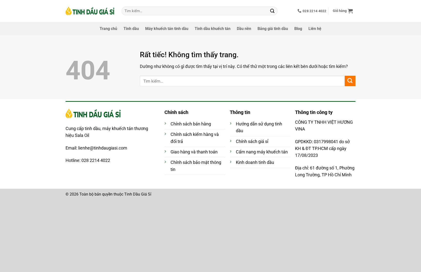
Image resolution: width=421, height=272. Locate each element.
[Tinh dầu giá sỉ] (90, 11)
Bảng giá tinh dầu (273, 28)
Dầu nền (244, 28)
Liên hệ (314, 28)
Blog (298, 28)
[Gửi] (272, 10)
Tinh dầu (131, 28)
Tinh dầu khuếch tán (212, 28)
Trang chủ (108, 28)
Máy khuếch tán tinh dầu (166, 28)
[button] (342, 11)
